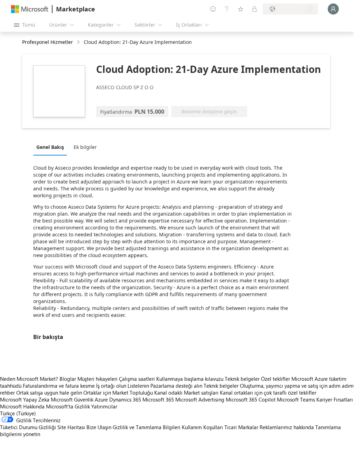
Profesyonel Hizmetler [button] (47, 42)
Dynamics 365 (125, 399)
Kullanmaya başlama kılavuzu (189, 378)
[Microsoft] (29, 9)
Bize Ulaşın (98, 427)
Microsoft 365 (158, 399)
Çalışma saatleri (137, 378)
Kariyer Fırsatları (334, 399)
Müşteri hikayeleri (97, 378)
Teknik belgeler (242, 378)
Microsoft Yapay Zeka (24, 399)
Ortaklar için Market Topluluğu (118, 392)
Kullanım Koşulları (202, 427)
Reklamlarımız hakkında (287, 427)
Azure (101, 399)
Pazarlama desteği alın (176, 385)
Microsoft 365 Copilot (251, 399)
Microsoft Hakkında (22, 406)
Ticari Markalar (241, 427)
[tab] (52, 146)
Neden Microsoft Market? (29, 378)
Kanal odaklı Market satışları (186, 392)
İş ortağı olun (111, 385)
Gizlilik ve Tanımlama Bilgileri (146, 427)
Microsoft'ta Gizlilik (68, 406)
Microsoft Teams (296, 399)
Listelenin (138, 385)
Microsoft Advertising (199, 399)
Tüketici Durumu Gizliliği (28, 427)
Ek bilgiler (85, 147)
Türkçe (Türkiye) (18, 413)
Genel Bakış (50, 147)
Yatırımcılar (104, 406)
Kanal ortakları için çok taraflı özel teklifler (268, 392)
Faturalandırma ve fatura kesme (59, 385)
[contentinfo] (79, 42)
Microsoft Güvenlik (72, 399)
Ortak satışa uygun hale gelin (49, 392)
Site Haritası (71, 427)
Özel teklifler (275, 378)
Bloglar (67, 378)
